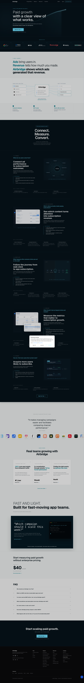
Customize (42, 345)
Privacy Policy (40, 342)
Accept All (49, 345)
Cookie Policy (35, 342)
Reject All (34, 345)
